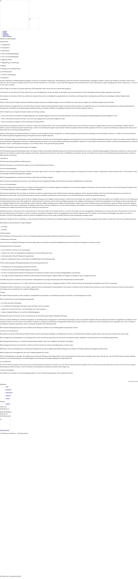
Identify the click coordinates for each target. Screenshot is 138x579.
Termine (5, 32)
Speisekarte (5, 33)
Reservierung (6, 35)
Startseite (5, 31)
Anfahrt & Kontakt (7, 36)
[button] (4, 408)
